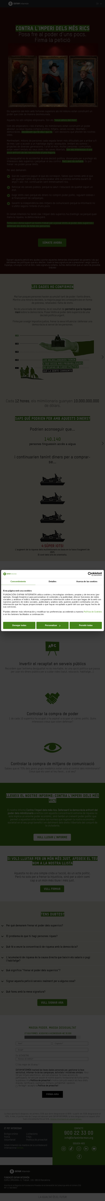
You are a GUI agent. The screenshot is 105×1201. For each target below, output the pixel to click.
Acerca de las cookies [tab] (86, 581)
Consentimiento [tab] (18, 581)
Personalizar (51, 625)
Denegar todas (19, 625)
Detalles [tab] (52, 581)
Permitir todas (86, 625)
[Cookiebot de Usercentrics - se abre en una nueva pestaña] (90, 574)
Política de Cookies (93, 612)
